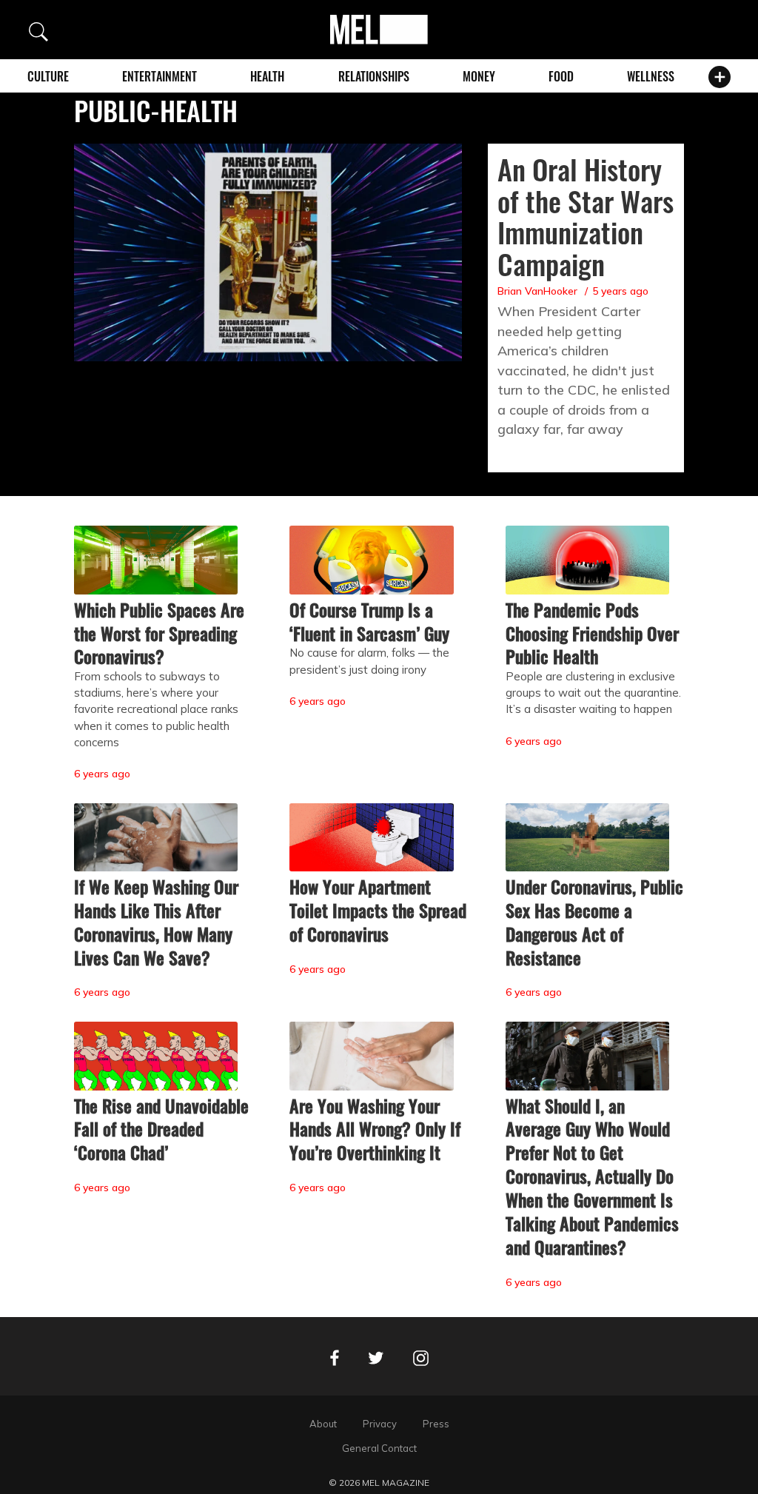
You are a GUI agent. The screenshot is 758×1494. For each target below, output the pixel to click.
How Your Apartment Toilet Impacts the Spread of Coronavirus (377, 910)
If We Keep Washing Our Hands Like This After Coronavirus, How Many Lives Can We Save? (156, 922)
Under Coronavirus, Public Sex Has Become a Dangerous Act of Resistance (594, 922)
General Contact (379, 1448)
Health (267, 76)
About (323, 1424)
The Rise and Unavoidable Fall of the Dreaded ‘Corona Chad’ (161, 1129)
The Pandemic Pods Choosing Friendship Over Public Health (592, 633)
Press (436, 1424)
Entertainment (159, 76)
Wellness (650, 76)
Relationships (373, 76)
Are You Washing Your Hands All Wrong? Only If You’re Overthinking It (374, 1129)
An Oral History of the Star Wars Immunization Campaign (585, 216)
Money (479, 76)
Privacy (380, 1424)
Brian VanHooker (537, 291)
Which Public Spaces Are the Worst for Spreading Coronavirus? (159, 633)
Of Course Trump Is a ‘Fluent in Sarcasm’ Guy (369, 621)
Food (561, 76)
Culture (48, 76)
